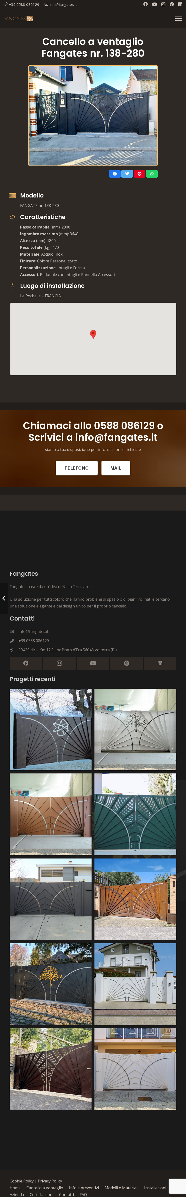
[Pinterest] (172, 4)
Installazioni (155, 1187)
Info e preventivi (84, 1187)
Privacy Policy (50, 1181)
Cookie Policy (22, 1181)
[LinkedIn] (180, 4)
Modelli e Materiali (121, 1187)
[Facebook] (145, 4)
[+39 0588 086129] (14, 640)
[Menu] (178, 18)
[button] (93, 334)
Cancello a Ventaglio (44, 1187)
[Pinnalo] (139, 174)
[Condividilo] (115, 174)
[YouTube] (154, 4)
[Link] (19, 19)
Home (15, 1187)
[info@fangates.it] (14, 631)
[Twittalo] (127, 174)
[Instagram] (163, 4)
